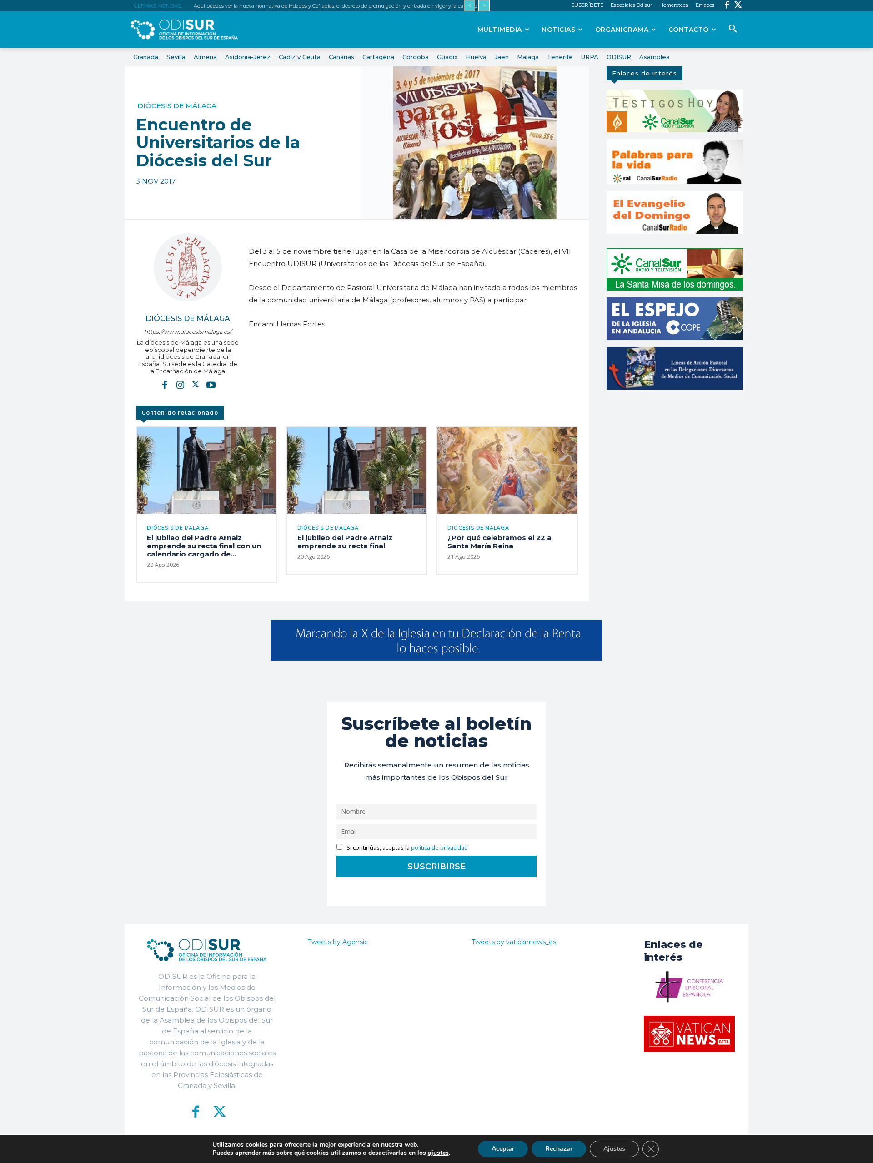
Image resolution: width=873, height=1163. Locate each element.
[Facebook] (727, 5)
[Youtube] (211, 384)
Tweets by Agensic (338, 942)
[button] (733, 29)
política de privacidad (439, 848)
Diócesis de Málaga (176, 105)
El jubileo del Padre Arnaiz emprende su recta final (344, 541)
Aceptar (503, 1148)
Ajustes (614, 1148)
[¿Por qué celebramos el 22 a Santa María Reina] (507, 470)
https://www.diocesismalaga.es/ (187, 331)
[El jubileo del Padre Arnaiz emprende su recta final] (357, 470)
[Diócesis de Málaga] (188, 267)
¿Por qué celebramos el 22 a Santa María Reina (499, 541)
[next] (484, 5)
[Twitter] (738, 5)
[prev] (469, 5)
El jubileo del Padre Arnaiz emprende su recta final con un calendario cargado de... (204, 545)
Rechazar (558, 1148)
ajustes (438, 1153)
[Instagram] (180, 384)
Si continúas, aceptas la (406, 848)
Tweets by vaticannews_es (514, 942)
